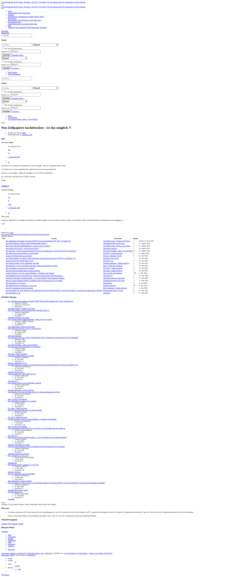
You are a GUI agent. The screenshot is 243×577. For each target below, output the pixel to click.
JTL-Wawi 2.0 (108, 276)
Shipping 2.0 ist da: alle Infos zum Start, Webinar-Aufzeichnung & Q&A (32, 266)
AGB (9, 542)
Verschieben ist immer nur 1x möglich (20, 268)
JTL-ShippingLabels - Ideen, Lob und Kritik (118, 251)
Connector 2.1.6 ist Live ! (16, 283)
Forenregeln (12, 537)
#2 (9, 213)
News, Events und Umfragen (112, 266)
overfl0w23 (5, 186)
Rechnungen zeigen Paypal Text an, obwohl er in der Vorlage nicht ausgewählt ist (34, 276)
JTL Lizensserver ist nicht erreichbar (19, 288)
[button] (2, 5)
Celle (9, 204)
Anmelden (4, 531)
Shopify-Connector (109, 285)
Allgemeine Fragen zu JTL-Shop (114, 278)
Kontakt (20, 524)
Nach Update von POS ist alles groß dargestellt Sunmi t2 (26, 243)
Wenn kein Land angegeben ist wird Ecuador (22, 253)
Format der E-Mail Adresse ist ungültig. (19, 256)
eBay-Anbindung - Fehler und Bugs (115, 288)
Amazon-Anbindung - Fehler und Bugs (116, 263)
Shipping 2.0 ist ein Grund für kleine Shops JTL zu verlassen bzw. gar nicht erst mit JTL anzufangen (41, 251)
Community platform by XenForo (22, 553)
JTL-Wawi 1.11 (108, 261)
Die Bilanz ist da (13, 293)
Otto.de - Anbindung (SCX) (112, 256)
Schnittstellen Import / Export (113, 290)
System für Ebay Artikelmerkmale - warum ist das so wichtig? (28, 246)
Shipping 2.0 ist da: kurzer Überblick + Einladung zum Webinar (30, 273)
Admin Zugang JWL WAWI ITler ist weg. (20, 261)
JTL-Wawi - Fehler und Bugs (112, 253)
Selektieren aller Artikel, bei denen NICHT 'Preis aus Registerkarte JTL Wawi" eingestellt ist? (38, 241)
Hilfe (9, 524)
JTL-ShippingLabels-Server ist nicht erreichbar (23, 271)
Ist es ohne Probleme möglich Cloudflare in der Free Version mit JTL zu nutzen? (34, 280)
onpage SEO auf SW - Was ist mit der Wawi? (22, 248)
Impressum (11, 544)
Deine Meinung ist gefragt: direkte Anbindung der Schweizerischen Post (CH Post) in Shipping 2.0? (41, 258)
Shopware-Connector (110, 248)
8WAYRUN (32, 555)
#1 (9, 162)
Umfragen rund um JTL (111, 258)
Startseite (4, 524)
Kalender (15, 524)
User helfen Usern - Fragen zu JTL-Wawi (116, 241)
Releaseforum (107, 283)
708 (9, 150)
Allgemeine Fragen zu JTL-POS (113, 243)
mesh (24, 133)
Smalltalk (106, 293)
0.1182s (17, 566)
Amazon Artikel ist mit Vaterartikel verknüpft (22, 263)
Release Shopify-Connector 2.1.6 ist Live (21, 285)
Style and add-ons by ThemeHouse (75, 553)
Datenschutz (12, 540)
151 (9, 197)
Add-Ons (48, 553)
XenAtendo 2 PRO (7, 555)
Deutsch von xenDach (100, 553)
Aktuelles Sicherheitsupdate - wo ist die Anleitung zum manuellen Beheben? (35, 278)
